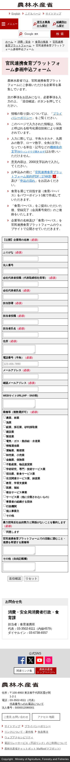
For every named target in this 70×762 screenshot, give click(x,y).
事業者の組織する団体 (19, 501)
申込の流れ (27, 180)
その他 (10, 515)
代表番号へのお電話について (27, 703)
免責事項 (43, 731)
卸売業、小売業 (15, 455)
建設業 (10, 431)
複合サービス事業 (16, 492)
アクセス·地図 (46, 716)
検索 (60, 33)
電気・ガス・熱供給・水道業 (23, 441)
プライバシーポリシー (38, 726)
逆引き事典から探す (43, 24)
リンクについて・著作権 (18, 731)
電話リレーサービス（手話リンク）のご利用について (35, 742)
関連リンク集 (24, 670)
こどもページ (33, 13)
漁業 (8, 422)
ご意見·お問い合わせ (16, 716)
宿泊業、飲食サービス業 (20, 473)
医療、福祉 (12, 487)
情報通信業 (12, 445)
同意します (12, 531)
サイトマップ (53, 13)
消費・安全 (24, 41)
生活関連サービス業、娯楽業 (23, 478)
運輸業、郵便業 (15, 450)
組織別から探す (61, 24)
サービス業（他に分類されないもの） (28, 496)
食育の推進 (41, 41)
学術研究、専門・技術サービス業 (25, 468)
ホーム (9, 41)
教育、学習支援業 (16, 482)
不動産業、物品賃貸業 (19, 464)
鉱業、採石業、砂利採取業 (22, 427)
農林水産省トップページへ (46, 670)
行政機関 (11, 506)
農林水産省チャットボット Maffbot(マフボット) (32, 748)
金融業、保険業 (15, 459)
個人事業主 (12, 510)
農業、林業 (12, 417)
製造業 (10, 436)
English (16, 13)
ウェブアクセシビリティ (18, 737)
